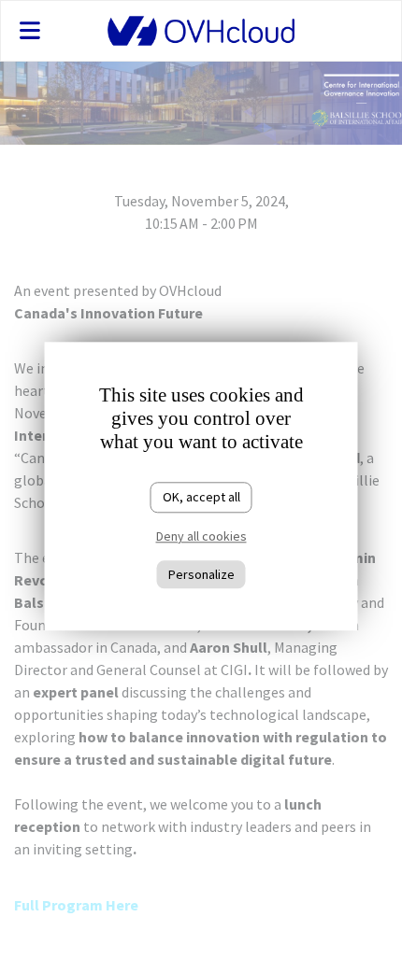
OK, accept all (201, 496)
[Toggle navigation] (52, 31)
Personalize (201, 574)
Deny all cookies (201, 536)
